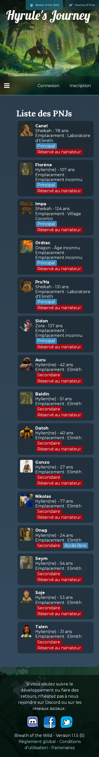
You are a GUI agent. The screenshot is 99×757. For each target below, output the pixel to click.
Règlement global (37, 741)
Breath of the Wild (47, 5)
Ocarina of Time (85, 5)
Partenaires (63, 747)
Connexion (48, 85)
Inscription (80, 85)
